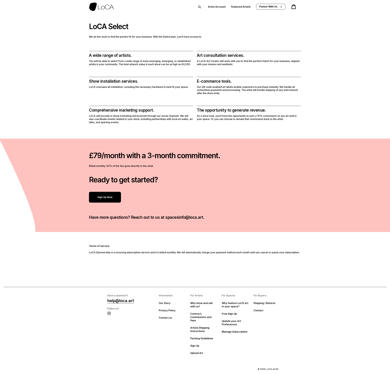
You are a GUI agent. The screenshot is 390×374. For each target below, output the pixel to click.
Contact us (165, 317)
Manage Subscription (234, 331)
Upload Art (196, 353)
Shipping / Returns (264, 303)
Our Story (164, 303)
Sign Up (194, 345)
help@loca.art (120, 300)
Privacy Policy (167, 310)
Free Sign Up (229, 313)
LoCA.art (270, 369)
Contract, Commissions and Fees (200, 317)
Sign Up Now (105, 197)
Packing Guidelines (201, 338)
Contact (258, 310)
